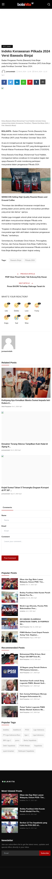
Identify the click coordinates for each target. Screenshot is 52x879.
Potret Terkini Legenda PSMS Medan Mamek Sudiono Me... (32, 708)
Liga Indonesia (38, 730)
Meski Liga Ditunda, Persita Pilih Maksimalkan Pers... (34, 607)
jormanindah (7, 351)
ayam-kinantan (8, 751)
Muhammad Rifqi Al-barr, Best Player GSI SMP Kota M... (32, 655)
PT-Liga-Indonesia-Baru (11, 735)
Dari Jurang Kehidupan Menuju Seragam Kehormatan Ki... (33, 695)
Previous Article (27, 274)
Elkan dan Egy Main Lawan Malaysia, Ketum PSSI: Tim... (32, 580)
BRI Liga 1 (7, 740)
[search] (49, 4)
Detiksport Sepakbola (26, 751)
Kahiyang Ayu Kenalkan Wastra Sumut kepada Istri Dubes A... (26, 401)
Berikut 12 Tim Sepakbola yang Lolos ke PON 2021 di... (33, 824)
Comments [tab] (7, 507)
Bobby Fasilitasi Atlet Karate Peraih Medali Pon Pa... (35, 594)
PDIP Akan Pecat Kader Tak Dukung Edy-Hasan (26, 277)
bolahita (22, 584)
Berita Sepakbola (30, 740)
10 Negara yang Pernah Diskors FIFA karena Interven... (33, 668)
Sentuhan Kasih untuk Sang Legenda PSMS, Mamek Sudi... (33, 682)
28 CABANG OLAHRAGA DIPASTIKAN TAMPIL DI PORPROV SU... (34, 621)
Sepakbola (38, 746)
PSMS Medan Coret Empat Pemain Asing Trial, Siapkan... (34, 633)
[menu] (3, 4)
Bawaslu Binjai (15, 260)
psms (17, 740)
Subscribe (45, 853)
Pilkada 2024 (30, 260)
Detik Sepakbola (9, 746)
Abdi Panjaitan (6, 406)
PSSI (27, 730)
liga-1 (27, 735)
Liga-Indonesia (38, 735)
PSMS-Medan (25, 746)
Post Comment (10, 558)
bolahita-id (17, 730)
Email (4, 526)
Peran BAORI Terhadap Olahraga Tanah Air (26, 286)
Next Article (24, 283)
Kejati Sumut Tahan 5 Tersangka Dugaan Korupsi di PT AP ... (25, 488)
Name (4, 515)
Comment (6, 537)
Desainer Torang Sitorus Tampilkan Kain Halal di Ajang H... (25, 445)
